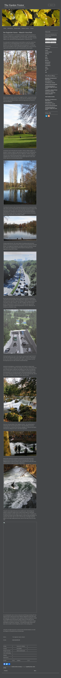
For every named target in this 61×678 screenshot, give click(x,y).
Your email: (47, 37)
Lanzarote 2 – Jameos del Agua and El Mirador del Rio (51, 90)
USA (46, 72)
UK (45, 70)
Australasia (47, 48)
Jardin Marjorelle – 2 (49, 81)
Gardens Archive (25, 28)
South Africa (47, 65)
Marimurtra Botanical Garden (51, 84)
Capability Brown (29, 666)
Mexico (46, 58)
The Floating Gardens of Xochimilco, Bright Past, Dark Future (51, 87)
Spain (46, 67)
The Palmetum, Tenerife (50, 82)
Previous (5, 670)
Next (35, 670)
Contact (32, 28)
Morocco (47, 60)
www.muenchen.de (16, 640)
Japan (46, 57)
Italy (46, 55)
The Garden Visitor (14, 5)
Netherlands (47, 62)
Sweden (46, 68)
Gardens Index (17, 28)
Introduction (10, 28)
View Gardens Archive (50, 96)
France (46, 50)
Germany (20, 666)
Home (5, 28)
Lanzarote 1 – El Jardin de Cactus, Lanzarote (50, 93)
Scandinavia (47, 63)
